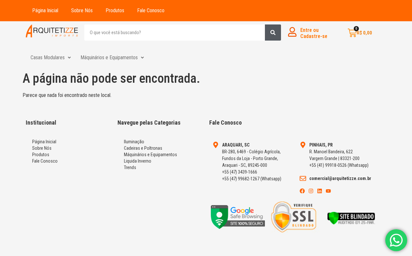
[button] (51, 57)
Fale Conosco (150, 10)
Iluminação (134, 141)
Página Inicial (45, 10)
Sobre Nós (82, 10)
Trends (130, 167)
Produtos (115, 10)
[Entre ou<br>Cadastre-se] (292, 32)
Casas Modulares (48, 57)
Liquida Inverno (137, 161)
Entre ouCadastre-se (313, 33)
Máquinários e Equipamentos (109, 57)
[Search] (273, 32)
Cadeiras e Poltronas (143, 148)
